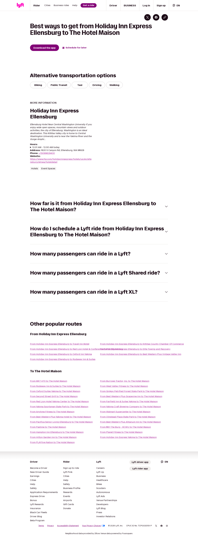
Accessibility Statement (68, 525)
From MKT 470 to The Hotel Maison (48, 381)
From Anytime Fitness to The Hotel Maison (52, 411)
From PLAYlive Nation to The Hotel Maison (52, 442)
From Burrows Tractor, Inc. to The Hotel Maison (124, 381)
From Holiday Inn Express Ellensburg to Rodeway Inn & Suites (62, 359)
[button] (99, 206)
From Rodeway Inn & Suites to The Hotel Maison (55, 386)
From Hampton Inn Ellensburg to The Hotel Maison (57, 432)
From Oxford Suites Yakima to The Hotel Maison (55, 391)
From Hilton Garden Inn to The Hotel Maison (53, 437)
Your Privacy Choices (91, 525)
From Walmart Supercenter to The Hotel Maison (125, 411)
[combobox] (176, 5)
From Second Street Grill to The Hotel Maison (54, 396)
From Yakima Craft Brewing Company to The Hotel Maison (130, 406)
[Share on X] (147, 17)
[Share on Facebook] (156, 17)
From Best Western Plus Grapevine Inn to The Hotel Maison (131, 396)
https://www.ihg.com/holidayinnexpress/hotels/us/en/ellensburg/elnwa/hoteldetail (60, 161)
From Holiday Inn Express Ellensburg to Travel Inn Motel (59, 344)
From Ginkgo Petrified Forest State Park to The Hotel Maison (132, 391)
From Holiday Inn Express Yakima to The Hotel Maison (128, 437)
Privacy (50, 525)
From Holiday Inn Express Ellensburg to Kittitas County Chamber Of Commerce (142, 344)
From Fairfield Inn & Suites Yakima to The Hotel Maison (129, 401)
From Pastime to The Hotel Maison (48, 427)
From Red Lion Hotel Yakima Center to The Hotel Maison (59, 401)
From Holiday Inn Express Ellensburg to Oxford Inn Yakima (61, 354)
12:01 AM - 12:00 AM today (46, 147)
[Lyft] (20, 5)
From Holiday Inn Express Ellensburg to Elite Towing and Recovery (135, 349)
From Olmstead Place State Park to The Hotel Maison (127, 416)
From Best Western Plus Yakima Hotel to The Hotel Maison (60, 416)
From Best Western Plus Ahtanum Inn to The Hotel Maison (130, 421)
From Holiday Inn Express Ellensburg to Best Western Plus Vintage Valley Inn (140, 354)
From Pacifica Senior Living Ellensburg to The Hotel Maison (61, 421)
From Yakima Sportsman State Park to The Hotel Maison (59, 406)
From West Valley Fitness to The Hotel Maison (124, 386)
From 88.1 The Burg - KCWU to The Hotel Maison (125, 427)
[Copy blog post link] (164, 17)
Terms (41, 525)
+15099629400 (47, 153)
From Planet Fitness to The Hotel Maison (121, 432)
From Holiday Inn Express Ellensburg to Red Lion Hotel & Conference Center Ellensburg (76, 349)
